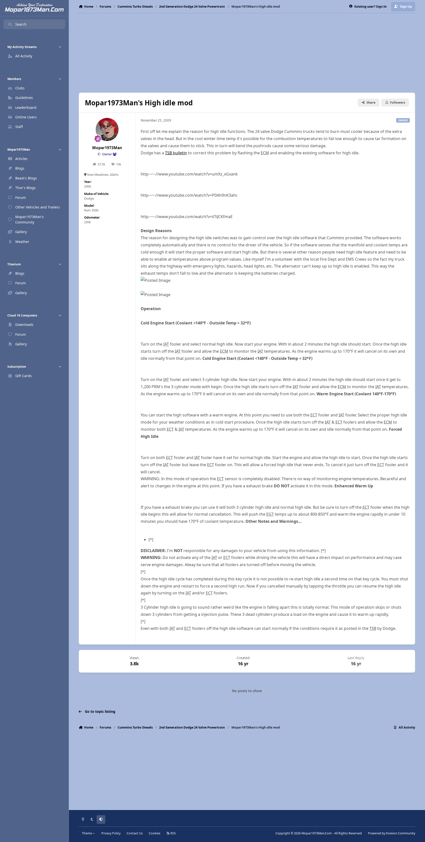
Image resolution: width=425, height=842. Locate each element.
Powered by (391, 833)
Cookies (154, 833)
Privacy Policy (111, 833)
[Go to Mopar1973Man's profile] (107, 129)
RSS (173, 833)
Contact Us (135, 833)
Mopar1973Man (107, 147)
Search (21, 24)
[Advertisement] (247, 52)
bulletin (176, 153)
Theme (87, 833)
